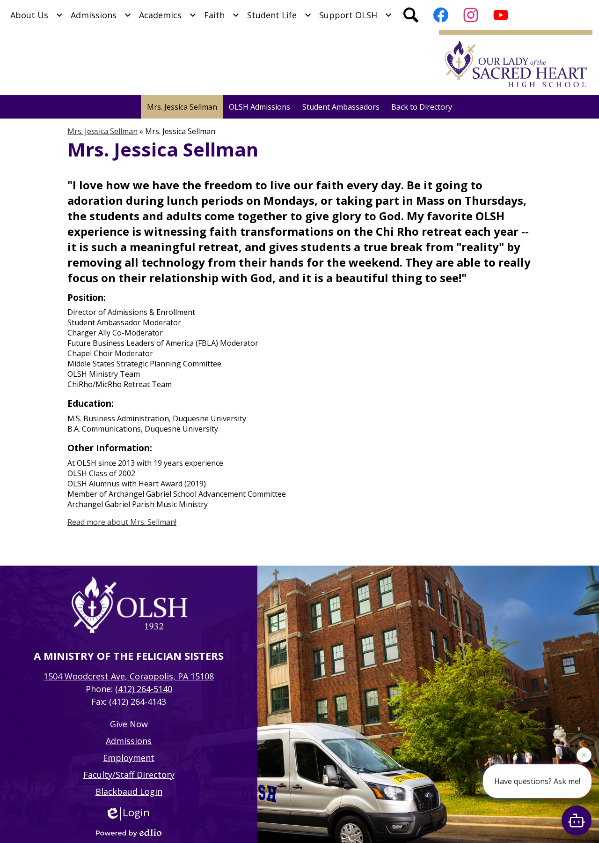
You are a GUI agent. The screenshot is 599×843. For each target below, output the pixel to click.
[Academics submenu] (167, 15)
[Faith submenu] (221, 15)
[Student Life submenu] (279, 15)
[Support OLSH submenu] (355, 15)
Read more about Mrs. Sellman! (121, 522)
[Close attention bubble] (584, 756)
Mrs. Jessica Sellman (102, 131)
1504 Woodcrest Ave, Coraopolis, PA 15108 (129, 676)
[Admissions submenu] (101, 15)
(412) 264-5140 (143, 688)
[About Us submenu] (37, 15)
